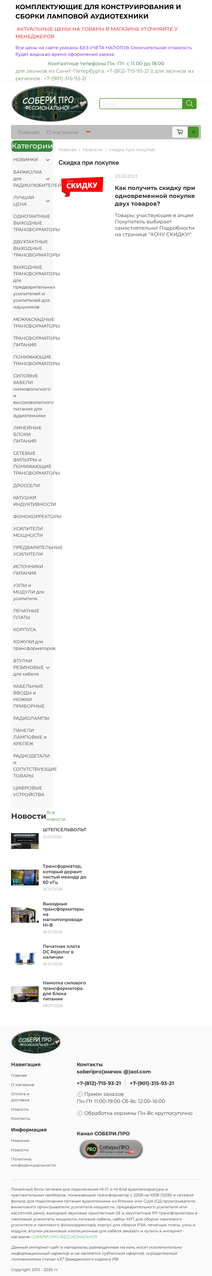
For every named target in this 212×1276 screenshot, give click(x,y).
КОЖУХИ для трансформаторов (32, 645)
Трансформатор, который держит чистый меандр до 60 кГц (64, 874)
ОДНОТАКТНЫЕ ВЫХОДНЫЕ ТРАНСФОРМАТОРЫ (32, 223)
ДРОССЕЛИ (26, 485)
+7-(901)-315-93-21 (152, 1083)
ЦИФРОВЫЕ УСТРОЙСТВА (28, 791)
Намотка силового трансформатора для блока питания (64, 991)
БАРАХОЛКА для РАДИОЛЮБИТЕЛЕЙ (27, 178)
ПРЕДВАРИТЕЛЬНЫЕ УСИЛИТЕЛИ (32, 551)
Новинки (20, 1140)
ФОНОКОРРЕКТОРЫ (32, 516)
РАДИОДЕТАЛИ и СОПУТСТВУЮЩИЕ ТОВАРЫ (32, 765)
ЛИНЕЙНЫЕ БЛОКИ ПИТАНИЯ (27, 434)
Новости (92, 149)
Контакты (20, 1118)
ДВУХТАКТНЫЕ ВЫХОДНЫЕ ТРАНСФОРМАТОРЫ (32, 248)
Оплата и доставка (20, 1096)
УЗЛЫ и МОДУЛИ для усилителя (28, 592)
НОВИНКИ (25, 159)
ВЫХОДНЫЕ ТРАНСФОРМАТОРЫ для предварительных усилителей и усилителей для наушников (32, 287)
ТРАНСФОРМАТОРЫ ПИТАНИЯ (32, 341)
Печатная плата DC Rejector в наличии (61, 951)
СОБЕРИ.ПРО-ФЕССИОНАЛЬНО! (65, 1236)
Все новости (55, 816)
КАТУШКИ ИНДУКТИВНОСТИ (32, 501)
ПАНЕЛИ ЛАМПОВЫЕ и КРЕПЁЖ (30, 737)
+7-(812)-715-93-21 (99, 1083)
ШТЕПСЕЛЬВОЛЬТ (64, 829)
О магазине (62, 132)
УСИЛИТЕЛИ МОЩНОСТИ (28, 532)
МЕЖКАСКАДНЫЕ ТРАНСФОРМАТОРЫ (32, 323)
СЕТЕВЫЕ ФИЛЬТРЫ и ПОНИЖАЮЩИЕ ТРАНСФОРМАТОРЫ (32, 463)
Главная (28, 132)
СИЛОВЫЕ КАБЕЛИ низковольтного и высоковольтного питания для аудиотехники (32, 395)
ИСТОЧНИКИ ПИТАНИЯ (28, 570)
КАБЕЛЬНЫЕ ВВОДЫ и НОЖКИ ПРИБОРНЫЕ (29, 696)
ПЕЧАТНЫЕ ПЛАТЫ (26, 614)
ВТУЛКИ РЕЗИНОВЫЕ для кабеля (27, 667)
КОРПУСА (24, 629)
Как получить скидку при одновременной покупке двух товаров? (155, 195)
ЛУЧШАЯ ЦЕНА (23, 201)
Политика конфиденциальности (33, 1162)
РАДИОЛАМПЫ (31, 718)
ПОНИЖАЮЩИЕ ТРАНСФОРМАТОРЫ (32, 360)
